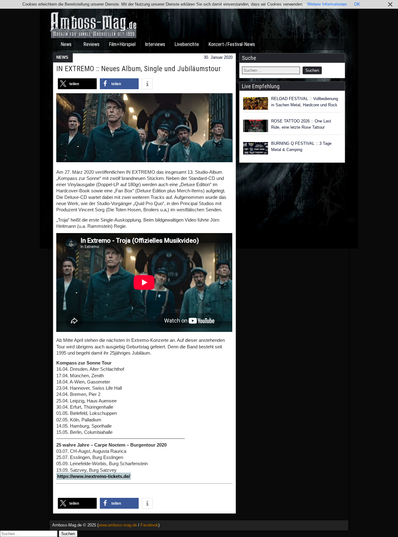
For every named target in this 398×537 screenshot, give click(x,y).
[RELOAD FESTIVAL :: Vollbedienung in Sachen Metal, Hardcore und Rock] (255, 103)
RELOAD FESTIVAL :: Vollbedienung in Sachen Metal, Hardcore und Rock (304, 101)
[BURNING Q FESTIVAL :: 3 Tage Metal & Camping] (255, 148)
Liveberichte (186, 44)
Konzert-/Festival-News (231, 44)
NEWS (62, 57)
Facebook (149, 525)
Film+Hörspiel (122, 44)
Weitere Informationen (327, 4)
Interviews (155, 44)
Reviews (91, 44)
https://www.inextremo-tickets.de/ (93, 476)
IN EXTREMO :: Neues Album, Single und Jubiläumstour (138, 68)
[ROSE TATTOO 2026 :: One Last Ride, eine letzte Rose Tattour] (255, 126)
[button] (77, 83)
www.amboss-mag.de (118, 525)
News (66, 44)
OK (357, 4)
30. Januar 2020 (218, 57)
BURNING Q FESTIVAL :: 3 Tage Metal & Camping (301, 146)
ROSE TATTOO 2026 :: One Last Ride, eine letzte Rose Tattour (301, 124)
